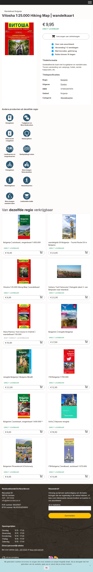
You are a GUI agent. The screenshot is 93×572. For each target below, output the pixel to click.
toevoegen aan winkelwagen (68, 36)
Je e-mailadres (54, 505)
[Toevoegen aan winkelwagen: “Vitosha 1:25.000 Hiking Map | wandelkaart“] (41, 297)
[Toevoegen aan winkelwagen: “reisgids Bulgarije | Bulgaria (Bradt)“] (41, 386)
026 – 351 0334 (8, 498)
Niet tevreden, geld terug (66, 51)
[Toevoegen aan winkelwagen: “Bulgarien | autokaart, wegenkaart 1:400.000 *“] (41, 431)
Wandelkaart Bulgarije (13, 11)
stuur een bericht (36, 550)
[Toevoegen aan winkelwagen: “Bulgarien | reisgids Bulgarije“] (86, 341)
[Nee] (90, 565)
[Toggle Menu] (90, 2)
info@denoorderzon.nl (11, 500)
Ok (46, 568)
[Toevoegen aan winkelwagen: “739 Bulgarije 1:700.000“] (86, 386)
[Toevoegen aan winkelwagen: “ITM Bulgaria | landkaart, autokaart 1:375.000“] (86, 476)
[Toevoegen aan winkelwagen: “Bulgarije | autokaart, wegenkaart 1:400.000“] (41, 252)
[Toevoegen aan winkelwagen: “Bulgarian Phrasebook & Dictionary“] (41, 476)
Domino (64, 84)
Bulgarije (64, 80)
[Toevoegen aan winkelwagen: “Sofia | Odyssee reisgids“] (86, 431)
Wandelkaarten (67, 98)
